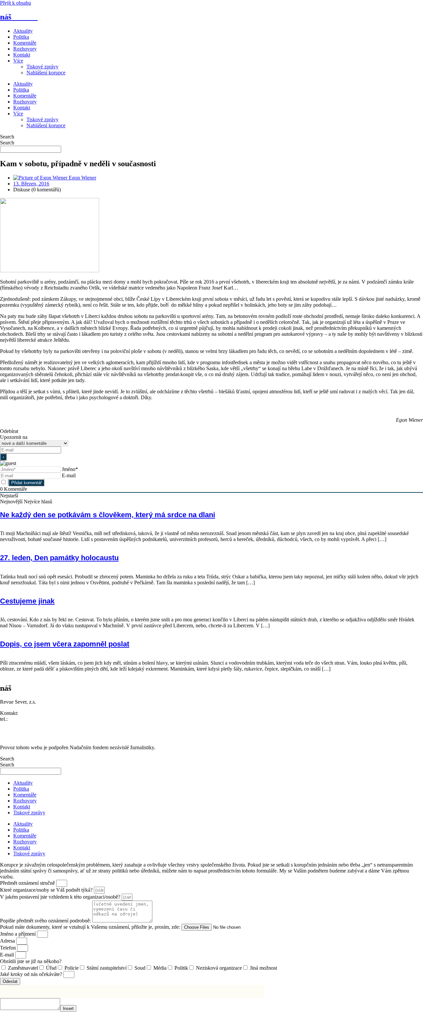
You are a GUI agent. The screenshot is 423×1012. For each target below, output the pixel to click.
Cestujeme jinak (27, 601)
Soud (140, 968)
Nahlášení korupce (45, 72)
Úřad (51, 968)
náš (19, 17)
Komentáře (24, 43)
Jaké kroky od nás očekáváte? (31, 974)
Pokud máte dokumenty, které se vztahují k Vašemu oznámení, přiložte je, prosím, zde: (90, 927)
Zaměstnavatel (23, 968)
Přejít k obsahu (15, 3)
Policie (71, 968)
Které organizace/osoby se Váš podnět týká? (47, 890)
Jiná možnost (263, 968)
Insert (68, 1008)
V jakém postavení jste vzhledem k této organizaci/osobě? (61, 897)
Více (18, 60)
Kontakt (21, 55)
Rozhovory (25, 49)
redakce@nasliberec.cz (24, 725)
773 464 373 (22, 719)
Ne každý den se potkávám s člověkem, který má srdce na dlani (107, 515)
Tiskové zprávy (42, 66)
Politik (181, 968)
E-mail (69, 475)
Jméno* (70, 469)
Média (160, 968)
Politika (21, 37)
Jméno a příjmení (18, 934)
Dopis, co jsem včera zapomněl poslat (64, 644)
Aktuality (23, 31)
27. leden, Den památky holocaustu (59, 558)
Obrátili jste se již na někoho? (30, 961)
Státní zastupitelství (107, 968)
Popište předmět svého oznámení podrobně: (46, 920)
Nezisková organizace (219, 968)
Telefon (8, 948)
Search (7, 136)
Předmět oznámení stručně (28, 883)
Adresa (8, 941)
